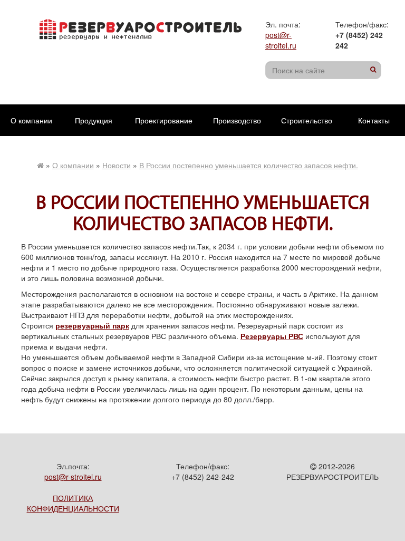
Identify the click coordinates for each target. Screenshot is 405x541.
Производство (237, 120)
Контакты (374, 120)
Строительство (306, 120)
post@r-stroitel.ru (280, 40)
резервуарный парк (92, 325)
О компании (31, 120)
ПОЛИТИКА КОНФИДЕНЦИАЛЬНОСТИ (73, 503)
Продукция (93, 120)
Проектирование (163, 120)
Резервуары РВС (271, 336)
